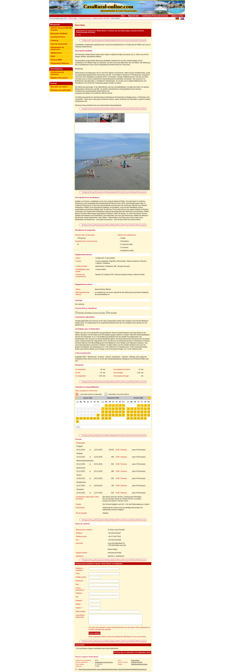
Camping (54, 40)
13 (123, 409)
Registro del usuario (59, 78)
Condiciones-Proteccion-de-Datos (155, 16)
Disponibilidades (111, 40)
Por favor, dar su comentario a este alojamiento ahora (132, 652)
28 (91, 418)
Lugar (93, 40)
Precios (120, 40)
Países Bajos (73, 18)
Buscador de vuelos (59, 87)
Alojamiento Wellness (60, 63)
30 (98, 418)
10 (113, 409)
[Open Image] (112, 161)
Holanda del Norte (85, 18)
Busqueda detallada (59, 33)
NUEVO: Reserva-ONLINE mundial (61, 29)
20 (123, 412)
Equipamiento (100, 40)
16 (110, 412)
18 (117, 412)
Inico (123, 16)
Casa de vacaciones (59, 44)
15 (106, 412)
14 (103, 412)
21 (103, 415)
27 (88, 418)
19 (120, 412)
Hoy (78, 427)
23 (98, 415)
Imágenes (86, 40)
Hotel (53, 56)
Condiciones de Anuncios (57, 73)
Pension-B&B (56, 60)
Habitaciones (56, 53)
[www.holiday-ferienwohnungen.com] (177, 19)
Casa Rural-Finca (58, 37)
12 (120, 409)
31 (78, 422)
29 (95, 418)
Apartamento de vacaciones (57, 48)
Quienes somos (177, 16)
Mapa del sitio (133, 16)
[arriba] (81, 40)
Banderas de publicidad (61, 90)
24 (78, 418)
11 (117, 409)
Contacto (127, 40)
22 (106, 415)
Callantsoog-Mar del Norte (101, 18)
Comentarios (142, 40)
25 (81, 418)
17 (113, 412)
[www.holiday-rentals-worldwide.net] (182, 19)
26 (85, 418)
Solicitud (133, 40)
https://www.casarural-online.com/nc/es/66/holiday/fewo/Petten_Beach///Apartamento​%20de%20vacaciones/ (113, 669)
